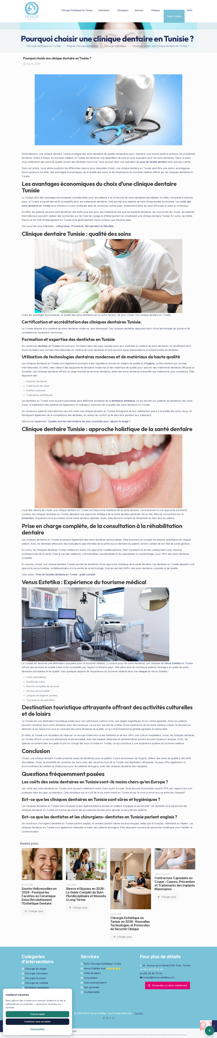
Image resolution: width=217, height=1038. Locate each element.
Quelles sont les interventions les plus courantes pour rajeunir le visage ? (89, 421)
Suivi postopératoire (95, 982)
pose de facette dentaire (153, 161)
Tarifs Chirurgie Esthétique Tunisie (102, 963)
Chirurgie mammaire (36, 973)
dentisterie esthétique (123, 400)
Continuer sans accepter (37, 1021)
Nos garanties (91, 987)
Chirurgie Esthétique (115, 45)
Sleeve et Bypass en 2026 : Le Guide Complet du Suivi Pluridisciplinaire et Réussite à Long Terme (86, 894)
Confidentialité (91, 992)
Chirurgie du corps (35, 978)
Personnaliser (37, 1029)
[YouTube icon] (110, 1018)
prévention (28, 518)
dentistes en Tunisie (49, 345)
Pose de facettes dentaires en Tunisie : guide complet (65, 574)
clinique (142, 671)
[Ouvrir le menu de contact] (209, 1030)
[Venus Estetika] (32, 10)
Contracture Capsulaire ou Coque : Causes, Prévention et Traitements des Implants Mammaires (175, 883)
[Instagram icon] (113, 1018)
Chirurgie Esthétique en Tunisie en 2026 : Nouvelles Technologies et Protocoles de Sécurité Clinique (130, 923)
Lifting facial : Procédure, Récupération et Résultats (85, 226)
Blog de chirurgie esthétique (82, 45)
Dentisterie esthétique (37, 987)
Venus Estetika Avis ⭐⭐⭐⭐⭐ (102, 968)
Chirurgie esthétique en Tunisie (43, 45)
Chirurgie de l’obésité (36, 982)
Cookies (138, 1013)
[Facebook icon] (104, 1018)
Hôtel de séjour (92, 973)
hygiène (150, 363)
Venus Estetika (172, 663)
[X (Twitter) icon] (107, 1018)
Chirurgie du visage (35, 968)
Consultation (91, 977)
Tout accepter (37, 1014)
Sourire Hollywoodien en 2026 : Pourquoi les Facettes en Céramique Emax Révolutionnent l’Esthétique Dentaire (39, 896)
